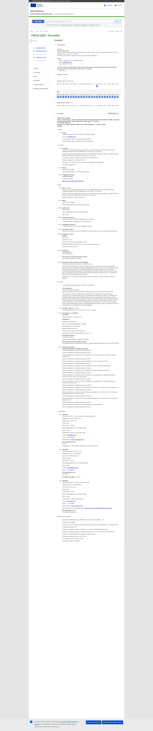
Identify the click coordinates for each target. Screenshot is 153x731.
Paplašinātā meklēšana (65, 25)
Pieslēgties (109, 5)
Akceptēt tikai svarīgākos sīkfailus (112, 722)
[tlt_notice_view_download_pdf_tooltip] (58, 97)
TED (32, 31)
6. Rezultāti (36, 80)
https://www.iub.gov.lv (77, 505)
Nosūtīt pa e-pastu (41, 57)
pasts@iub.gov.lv (71, 501)
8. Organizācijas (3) (38, 84)
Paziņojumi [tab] (34, 40)
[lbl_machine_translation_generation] (72, 103)
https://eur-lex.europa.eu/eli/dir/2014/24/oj (73, 181)
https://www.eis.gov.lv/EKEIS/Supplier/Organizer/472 (98, 508)
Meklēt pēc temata (93, 25)
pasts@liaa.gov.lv (67, 62)
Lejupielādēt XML (41, 48)
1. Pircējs (35, 68)
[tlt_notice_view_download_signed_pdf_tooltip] (97, 86)
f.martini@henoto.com (72, 467)
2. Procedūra (36, 72)
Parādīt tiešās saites (41, 51)
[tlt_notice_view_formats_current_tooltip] (118, 113)
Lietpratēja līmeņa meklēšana (80, 25)
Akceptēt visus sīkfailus (93, 722)
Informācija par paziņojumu (40, 88)
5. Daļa (35, 76)
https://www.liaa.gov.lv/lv (77, 439)
